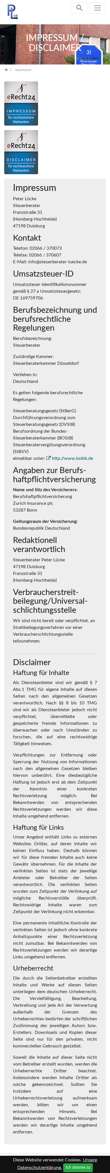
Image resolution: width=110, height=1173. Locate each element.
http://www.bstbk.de (72, 458)
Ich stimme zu (78, 1168)
